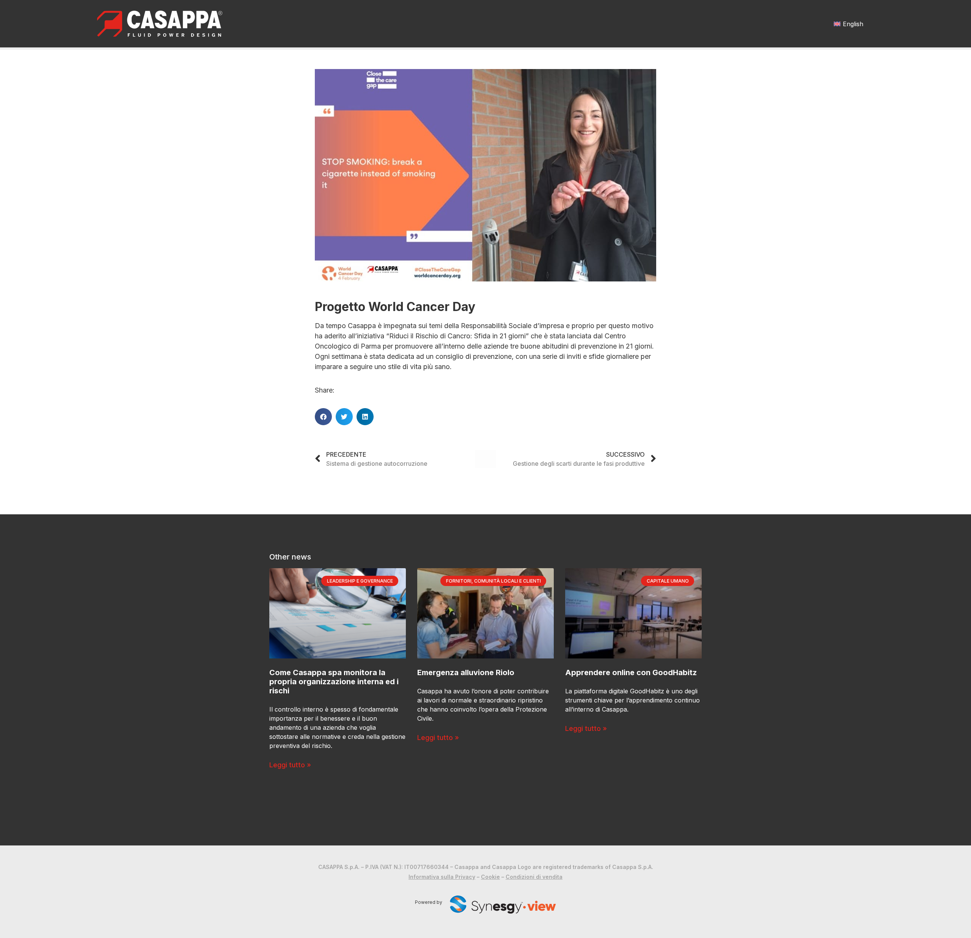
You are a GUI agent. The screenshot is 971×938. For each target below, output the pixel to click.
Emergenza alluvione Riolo (465, 672)
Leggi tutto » (290, 765)
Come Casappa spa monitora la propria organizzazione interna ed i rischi (334, 681)
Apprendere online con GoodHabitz (631, 672)
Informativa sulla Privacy (442, 877)
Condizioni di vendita (534, 877)
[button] (323, 416)
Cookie (490, 877)
